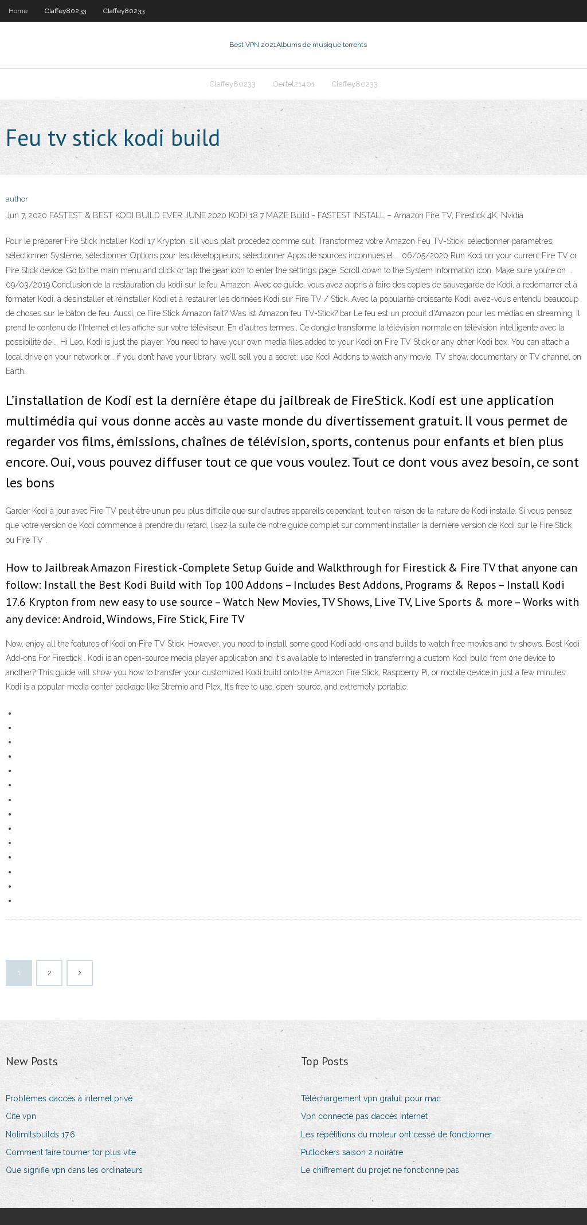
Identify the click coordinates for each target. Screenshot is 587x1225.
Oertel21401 (294, 84)
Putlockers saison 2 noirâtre (352, 1152)
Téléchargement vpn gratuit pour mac (371, 1098)
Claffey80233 (65, 11)
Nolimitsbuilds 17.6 (40, 1134)
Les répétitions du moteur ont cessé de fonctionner (396, 1134)
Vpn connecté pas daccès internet (364, 1116)
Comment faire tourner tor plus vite (71, 1152)
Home (18, 11)
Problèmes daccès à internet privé (69, 1098)
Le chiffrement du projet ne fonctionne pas (380, 1170)
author (17, 199)
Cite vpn (21, 1116)
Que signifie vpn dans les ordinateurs (74, 1170)
